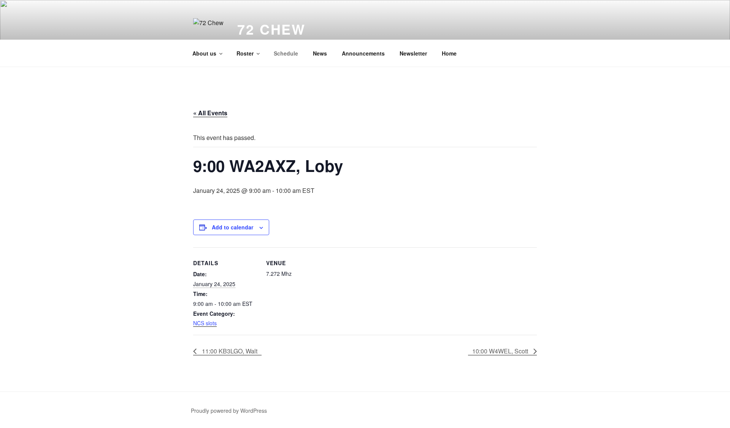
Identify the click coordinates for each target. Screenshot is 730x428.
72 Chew (271, 29)
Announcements (363, 53)
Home (449, 53)
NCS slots (205, 323)
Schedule (286, 53)
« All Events (210, 112)
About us (204, 53)
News (320, 53)
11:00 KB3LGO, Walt (228, 351)
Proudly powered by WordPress (229, 410)
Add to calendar (232, 227)
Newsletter (413, 53)
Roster (245, 53)
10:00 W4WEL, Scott (501, 351)
